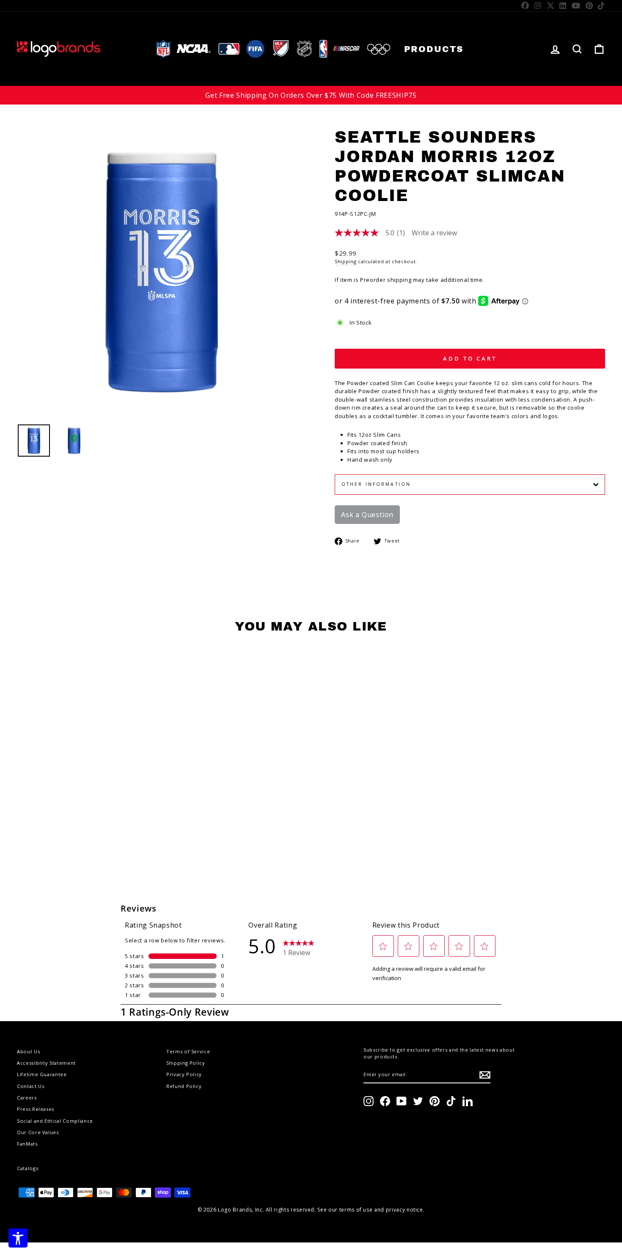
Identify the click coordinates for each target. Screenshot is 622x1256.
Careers (27, 1097)
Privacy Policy (184, 1074)
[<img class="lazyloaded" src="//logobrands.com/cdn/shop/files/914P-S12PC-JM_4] (34, 440)
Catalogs (27, 1168)
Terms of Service (188, 1051)
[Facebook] (525, 5)
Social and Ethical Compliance (55, 1121)
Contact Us (30, 1086)
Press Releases (35, 1109)
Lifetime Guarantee (42, 1074)
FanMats (27, 1143)
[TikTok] (601, 5)
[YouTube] (576, 5)
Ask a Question (367, 514)
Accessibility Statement (46, 1063)
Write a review (434, 232)
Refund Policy (183, 1086)
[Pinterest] (589, 5)
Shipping (345, 261)
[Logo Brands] (59, 49)
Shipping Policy (185, 1063)
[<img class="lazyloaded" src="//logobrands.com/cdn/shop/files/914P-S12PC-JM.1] (74, 440)
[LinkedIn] (563, 5)
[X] (551, 5)
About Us (28, 1051)
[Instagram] (538, 5)
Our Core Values (38, 1132)
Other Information (376, 484)
